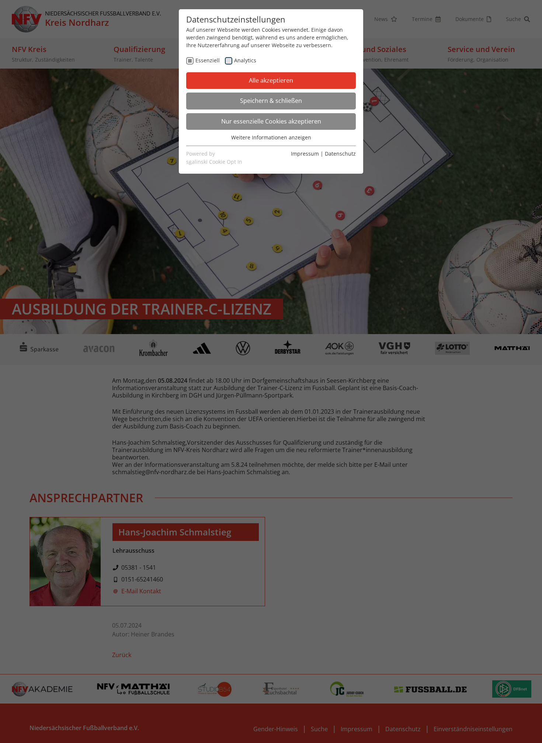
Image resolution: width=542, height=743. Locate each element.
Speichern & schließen (271, 101)
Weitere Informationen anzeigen (271, 137)
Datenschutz (340, 153)
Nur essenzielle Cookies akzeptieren (271, 121)
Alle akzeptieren (271, 80)
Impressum (305, 153)
